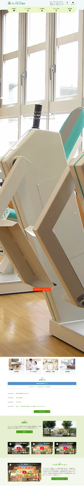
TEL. (56, 2)
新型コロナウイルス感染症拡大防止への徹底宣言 (40, 386)
